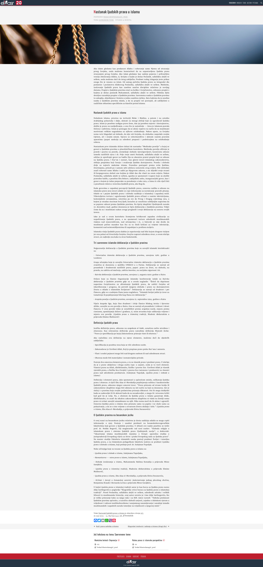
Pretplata (120, 556)
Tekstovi (232, 3)
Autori (249, 3)
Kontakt (136, 556)
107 (142, 513)
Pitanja (255, 3)
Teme (244, 3)
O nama (128, 556)
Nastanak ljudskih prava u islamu (112, 513)
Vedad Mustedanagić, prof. (115, 17)
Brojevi (239, 3)
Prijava (143, 556)
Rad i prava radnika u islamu (107, 526)
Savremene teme (106, 20)
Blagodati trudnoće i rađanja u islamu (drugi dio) (147, 526)
